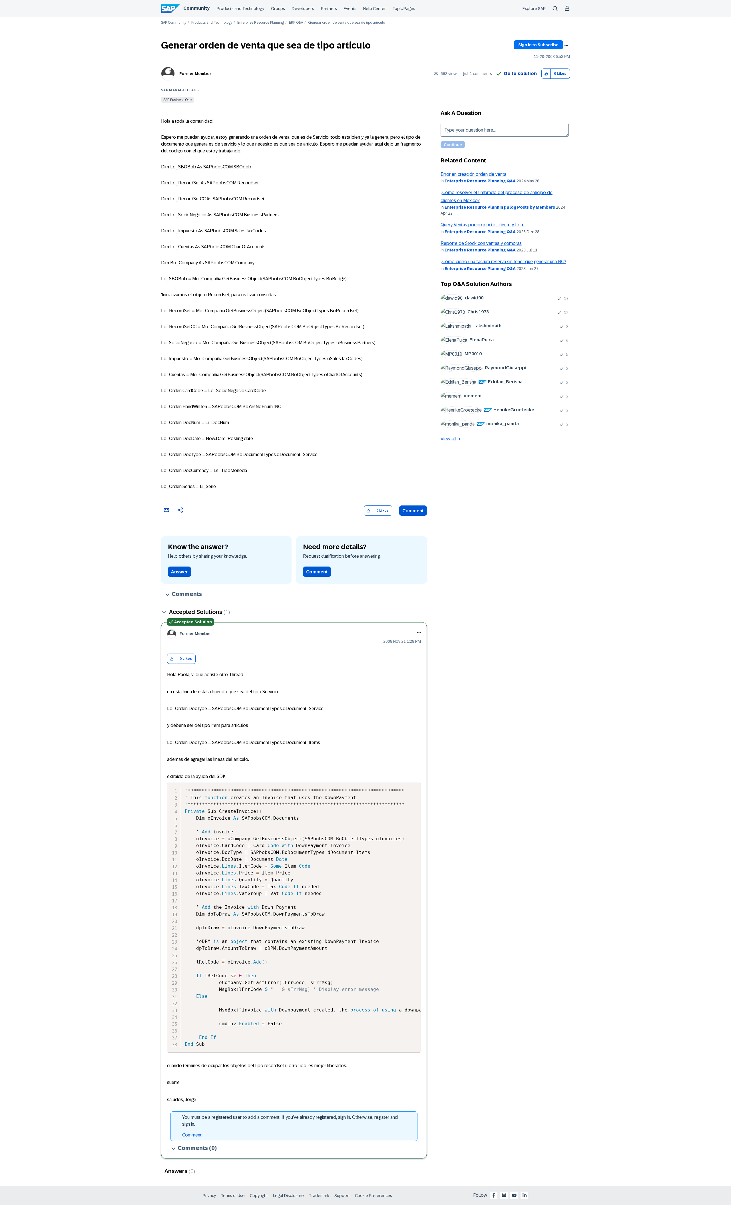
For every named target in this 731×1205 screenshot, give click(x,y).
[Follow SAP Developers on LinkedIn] (524, 1195)
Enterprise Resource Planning (260, 23)
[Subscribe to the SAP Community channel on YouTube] (514, 1195)
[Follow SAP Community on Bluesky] (504, 1195)
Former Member (195, 73)
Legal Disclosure (288, 1195)
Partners (329, 8)
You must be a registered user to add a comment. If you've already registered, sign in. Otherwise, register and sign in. (290, 1121)
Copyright (259, 1195)
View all (448, 438)
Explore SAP (534, 8)
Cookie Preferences (373, 1195)
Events (350, 8)
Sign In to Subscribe (538, 45)
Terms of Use (233, 1195)
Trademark (319, 1195)
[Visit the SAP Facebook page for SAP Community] (493, 1195)
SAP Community (173, 23)
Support (342, 1195)
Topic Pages (404, 8)
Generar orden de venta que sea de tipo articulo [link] (346, 23)
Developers (303, 8)
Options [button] (566, 45)
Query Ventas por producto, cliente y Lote (483, 224)
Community (196, 8)
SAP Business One (177, 100)
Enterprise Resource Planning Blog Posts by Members (500, 207)
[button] (546, 74)
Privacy (209, 1195)
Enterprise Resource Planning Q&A (480, 181)
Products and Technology (240, 8)
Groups (278, 8)
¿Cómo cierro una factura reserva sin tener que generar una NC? (503, 261)
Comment (413, 510)
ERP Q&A (296, 23)
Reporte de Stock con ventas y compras (481, 243)
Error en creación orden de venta (473, 174)
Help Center (374, 8)
